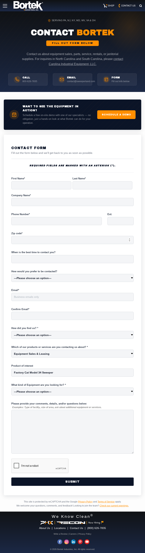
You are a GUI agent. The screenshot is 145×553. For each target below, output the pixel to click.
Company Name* (21, 195)
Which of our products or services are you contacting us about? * (49, 347)
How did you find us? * (24, 328)
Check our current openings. (114, 505)
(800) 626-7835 (96, 528)
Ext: (109, 214)
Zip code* (16, 233)
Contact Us (76, 528)
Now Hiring (94, 522)
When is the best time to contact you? (33, 252)
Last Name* (79, 178)
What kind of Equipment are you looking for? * (38, 384)
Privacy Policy (85, 501)
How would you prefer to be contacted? (34, 271)
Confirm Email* (20, 309)
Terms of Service (106, 501)
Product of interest (22, 365)
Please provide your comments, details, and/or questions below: (56, 405)
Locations (60, 528)
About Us (44, 528)
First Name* (18, 178)
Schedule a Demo (116, 114)
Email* (15, 290)
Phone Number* (20, 214)
